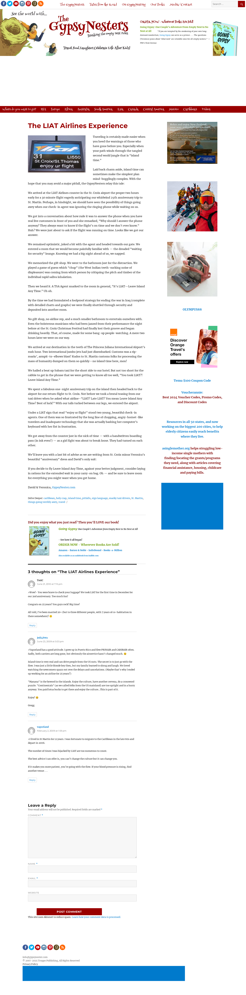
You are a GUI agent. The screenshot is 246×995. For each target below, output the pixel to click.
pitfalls (86, 498)
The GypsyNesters (72, 4)
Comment (35, 815)
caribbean (49, 498)
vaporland (43, 727)
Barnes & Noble (78, 550)
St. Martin (137, 498)
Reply (32, 625)
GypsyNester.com (63, 487)
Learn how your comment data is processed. (96, 917)
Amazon (63, 550)
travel (62, 502)
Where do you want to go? (19, 109)
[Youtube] (15, 3)
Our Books (158, 4)
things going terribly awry (42, 502)
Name (33, 863)
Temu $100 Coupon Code (192, 380)
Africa (68, 109)
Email (33, 878)
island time (74, 498)
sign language (100, 498)
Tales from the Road (103, 4)
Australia (83, 109)
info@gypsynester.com (35, 957)
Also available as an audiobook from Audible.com (79, 556)
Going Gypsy (165, 35)
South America (103, 109)
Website (33, 892)
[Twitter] (9, 3)
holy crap (61, 498)
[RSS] (40, 3)
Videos (206, 109)
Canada (133, 109)
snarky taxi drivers (119, 498)
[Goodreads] (34, 3)
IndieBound (95, 550)
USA (43, 109)
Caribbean (190, 109)
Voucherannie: (192, 392)
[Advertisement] (123, 81)
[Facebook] (3, 3)
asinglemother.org (176, 448)
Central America (153, 109)
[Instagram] (21, 3)
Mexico (174, 109)
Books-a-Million (113, 550)
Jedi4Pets (42, 637)
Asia (120, 109)
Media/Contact (181, 4)
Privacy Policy (30, 964)
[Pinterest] (28, 3)
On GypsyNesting (134, 4)
